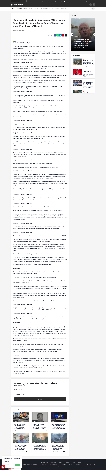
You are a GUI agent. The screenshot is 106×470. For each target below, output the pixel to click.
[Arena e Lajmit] (17, 4)
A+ (48, 35)
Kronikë (36, 8)
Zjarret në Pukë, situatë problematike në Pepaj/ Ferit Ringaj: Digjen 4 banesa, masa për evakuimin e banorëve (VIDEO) (83, 43)
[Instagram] (94, 465)
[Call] (90, 4)
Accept (17, 464)
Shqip (12, 468)
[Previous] (21, 1)
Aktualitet (19, 8)
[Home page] (13, 9)
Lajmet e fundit (44, 462)
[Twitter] (91, 465)
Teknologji (63, 8)
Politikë (25, 8)
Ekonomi (30, 8)
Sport (40, 8)
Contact (78, 464)
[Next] (24, 1)
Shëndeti (45, 8)
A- (51, 35)
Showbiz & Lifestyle (54, 8)
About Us (71, 464)
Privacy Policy (7, 464)
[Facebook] (87, 465)
